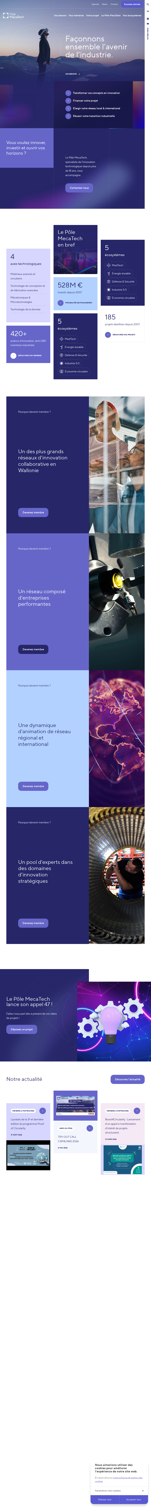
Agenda (95, 4)
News (104, 4)
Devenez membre (33, 512)
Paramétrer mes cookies (108, 1490)
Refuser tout (104, 1499)
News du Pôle (65, 1128)
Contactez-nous (79, 188)
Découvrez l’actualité (127, 1079)
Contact (114, 4)
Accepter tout (133, 1499)
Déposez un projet (22, 1029)
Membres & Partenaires (23, 1111)
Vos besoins (71, 74)
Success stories (132, 4)
